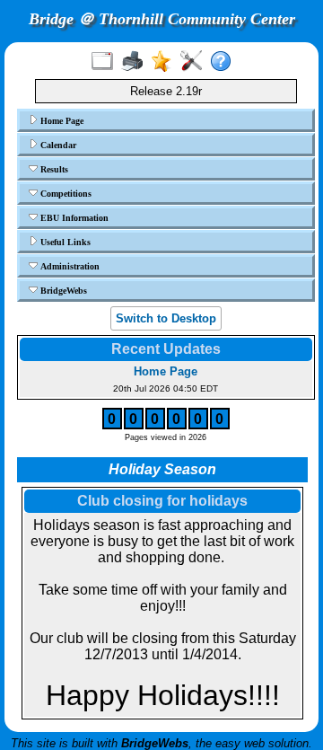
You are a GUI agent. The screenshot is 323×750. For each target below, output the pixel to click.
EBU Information (73, 218)
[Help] (225, 62)
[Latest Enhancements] (165, 62)
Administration (69, 266)
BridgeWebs (62, 291)
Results (53, 169)
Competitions (65, 194)
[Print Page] (136, 62)
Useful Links (64, 242)
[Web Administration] (195, 62)
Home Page (60, 121)
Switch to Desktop (166, 318)
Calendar (57, 145)
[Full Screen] (106, 62)
